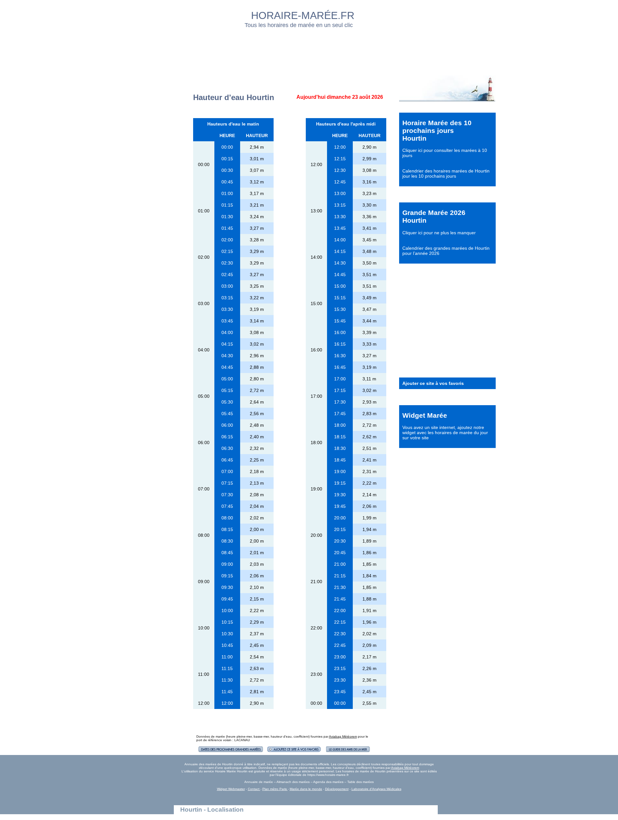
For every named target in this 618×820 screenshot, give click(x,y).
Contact (254, 789)
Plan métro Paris (275, 789)
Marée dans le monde (306, 789)
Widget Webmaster (231, 789)
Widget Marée (424, 415)
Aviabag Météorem (343, 736)
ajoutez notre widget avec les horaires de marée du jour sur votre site (445, 432)
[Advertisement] (309, 49)
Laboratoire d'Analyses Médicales (376, 789)
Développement (337, 789)
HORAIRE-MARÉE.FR (302, 15)
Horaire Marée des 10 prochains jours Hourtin (437, 130)
